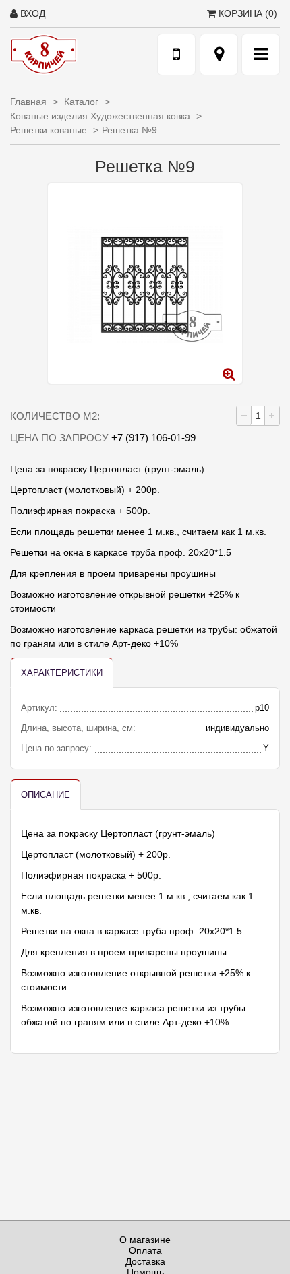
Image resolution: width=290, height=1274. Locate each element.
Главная (29, 101)
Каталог (82, 101)
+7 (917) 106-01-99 (153, 437)
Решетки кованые (50, 130)
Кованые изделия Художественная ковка (101, 115)
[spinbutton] (258, 415)
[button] (271, 415)
